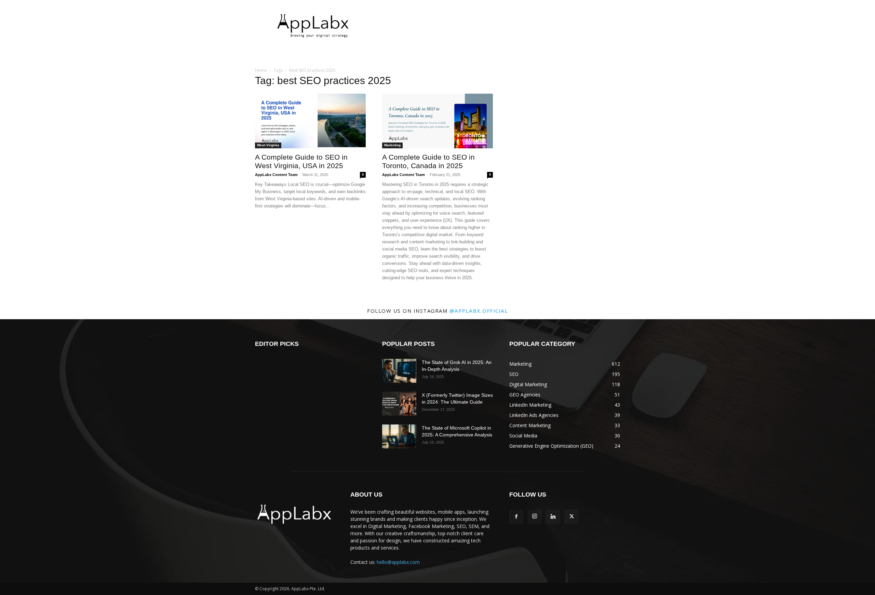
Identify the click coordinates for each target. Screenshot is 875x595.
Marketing (392, 145)
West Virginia (268, 145)
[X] (571, 517)
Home (261, 70)
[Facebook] (516, 517)
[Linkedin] (553, 517)
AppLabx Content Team (276, 175)
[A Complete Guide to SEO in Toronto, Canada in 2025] (437, 121)
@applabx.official (478, 310)
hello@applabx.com (398, 562)
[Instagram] (534, 517)
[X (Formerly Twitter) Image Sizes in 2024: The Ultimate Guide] (399, 404)
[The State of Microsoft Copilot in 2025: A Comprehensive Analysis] (399, 436)
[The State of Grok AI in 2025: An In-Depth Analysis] (399, 371)
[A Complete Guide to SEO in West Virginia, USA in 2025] (310, 121)
